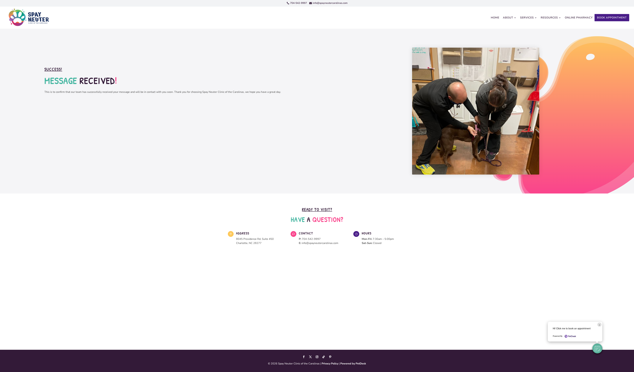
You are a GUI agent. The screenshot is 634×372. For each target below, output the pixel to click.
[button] (597, 348)
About (508, 17)
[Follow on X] (310, 356)
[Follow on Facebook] (303, 356)
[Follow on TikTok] (323, 356)
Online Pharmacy (579, 17)
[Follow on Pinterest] (330, 356)
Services (527, 17)
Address (242, 233)
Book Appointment (612, 17)
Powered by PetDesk (353, 363)
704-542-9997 (311, 239)
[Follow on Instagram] (317, 356)
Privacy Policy (330, 363)
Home (495, 17)
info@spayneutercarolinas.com (320, 243)
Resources (549, 17)
